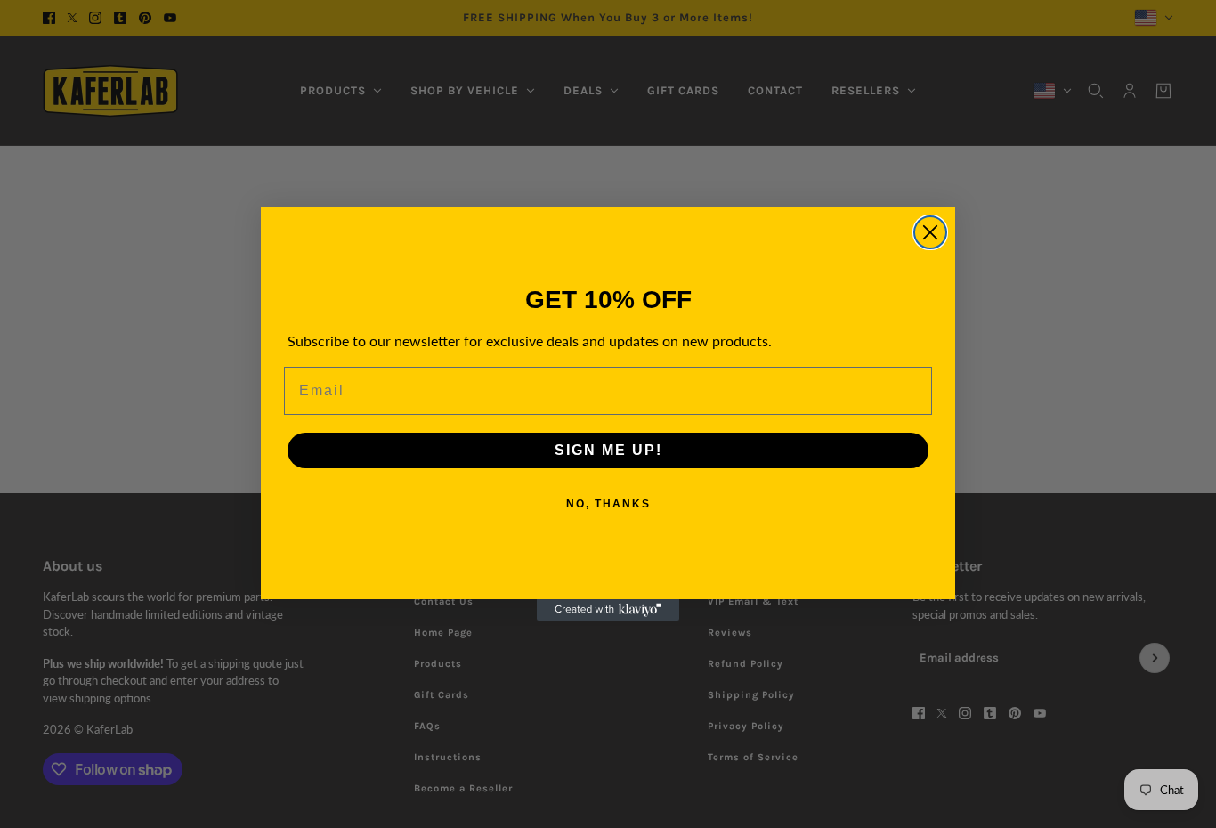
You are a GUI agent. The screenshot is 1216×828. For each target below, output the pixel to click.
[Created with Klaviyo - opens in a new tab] (608, 610)
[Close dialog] (930, 232)
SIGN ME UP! (608, 450)
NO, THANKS (608, 504)
